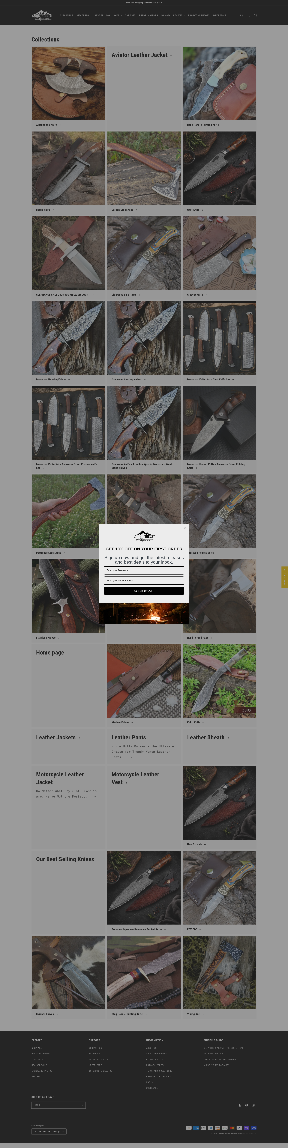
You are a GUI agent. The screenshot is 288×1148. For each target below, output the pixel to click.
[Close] (185, 528)
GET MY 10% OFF (144, 591)
